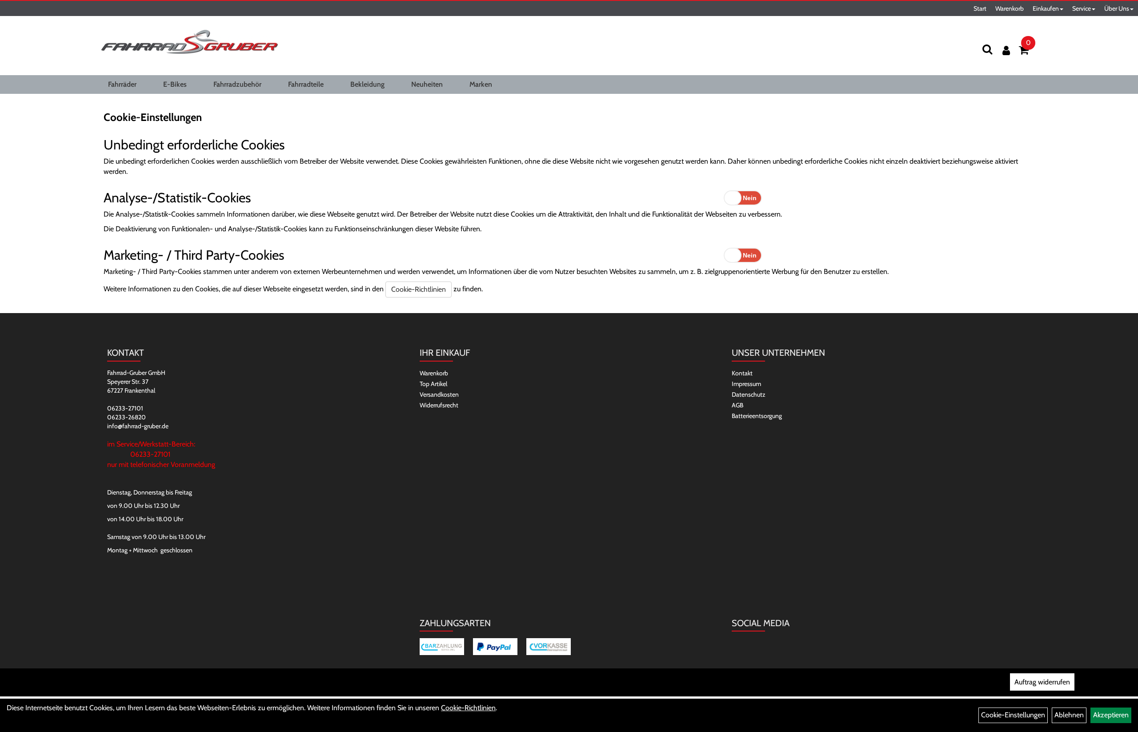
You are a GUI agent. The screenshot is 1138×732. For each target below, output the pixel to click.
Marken (480, 84)
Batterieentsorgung (757, 416)
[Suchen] (987, 49)
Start (980, 8)
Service (1081, 8)
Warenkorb (1009, 8)
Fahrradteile (306, 84)
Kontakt (742, 373)
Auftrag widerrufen (1042, 682)
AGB (737, 405)
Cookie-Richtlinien (418, 289)
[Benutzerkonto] (1006, 50)
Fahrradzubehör (237, 84)
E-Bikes (175, 84)
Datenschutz (748, 394)
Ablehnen (1069, 715)
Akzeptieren (1111, 715)
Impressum (746, 384)
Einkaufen (1046, 8)
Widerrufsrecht (439, 405)
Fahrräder (122, 84)
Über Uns (1116, 8)
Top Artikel (433, 384)
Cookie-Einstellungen (1013, 715)
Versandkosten (439, 394)
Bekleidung (367, 84)
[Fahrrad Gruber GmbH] (189, 42)
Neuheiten (427, 84)
